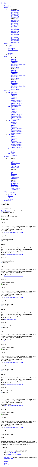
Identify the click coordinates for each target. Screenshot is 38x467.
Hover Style (11, 149)
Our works (7, 90)
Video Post (14, 62)
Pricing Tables (15, 167)
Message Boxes (15, 163)
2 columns (14, 94)
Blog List (14, 59)
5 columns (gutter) (16, 105)
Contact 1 (10, 51)
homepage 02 (15, 12)
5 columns (14, 98)
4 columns (14, 97)
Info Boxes (14, 185)
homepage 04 (15, 15)
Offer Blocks (15, 186)
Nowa (4, 3)
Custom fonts (15, 166)
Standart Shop (12, 194)
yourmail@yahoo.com (14, 454)
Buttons (13, 175)
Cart (9, 197)
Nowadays (7, 457)
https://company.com (10, 319)
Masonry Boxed (12, 92)
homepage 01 (15, 10)
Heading (13, 164)
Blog (5, 56)
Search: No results (13, 50)
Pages (6, 43)
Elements (6, 156)
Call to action (15, 177)
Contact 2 (10, 53)
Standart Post (15, 67)
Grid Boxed (11, 134)
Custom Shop (11, 192)
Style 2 (13, 152)
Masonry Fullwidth (13, 106)
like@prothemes (8, 458)
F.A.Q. (10, 45)
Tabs (12, 161)
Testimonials (14, 189)
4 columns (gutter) (16, 103)
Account (10, 199)
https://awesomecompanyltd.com (13, 232)
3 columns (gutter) (16, 101)
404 (9, 47)
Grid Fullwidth (12, 120)
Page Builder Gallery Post (18, 64)
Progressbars (14, 183)
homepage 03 (15, 14)
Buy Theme (7, 200)
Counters (13, 181)
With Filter (11, 153)
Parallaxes (14, 174)
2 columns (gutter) (16, 100)
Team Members (15, 188)
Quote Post (14, 61)
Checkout (10, 196)
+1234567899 (12, 452)
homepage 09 (15, 25)
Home (6, 7)
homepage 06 (15, 20)
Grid (12, 172)
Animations (14, 171)
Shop (5, 191)
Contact (6, 465)
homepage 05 (15, 17)
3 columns (14, 95)
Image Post (14, 65)
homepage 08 (15, 23)
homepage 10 (15, 26)
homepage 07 (15, 21)
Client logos (14, 178)
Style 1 (13, 150)
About (9, 54)
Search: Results (12, 48)
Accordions (14, 160)
